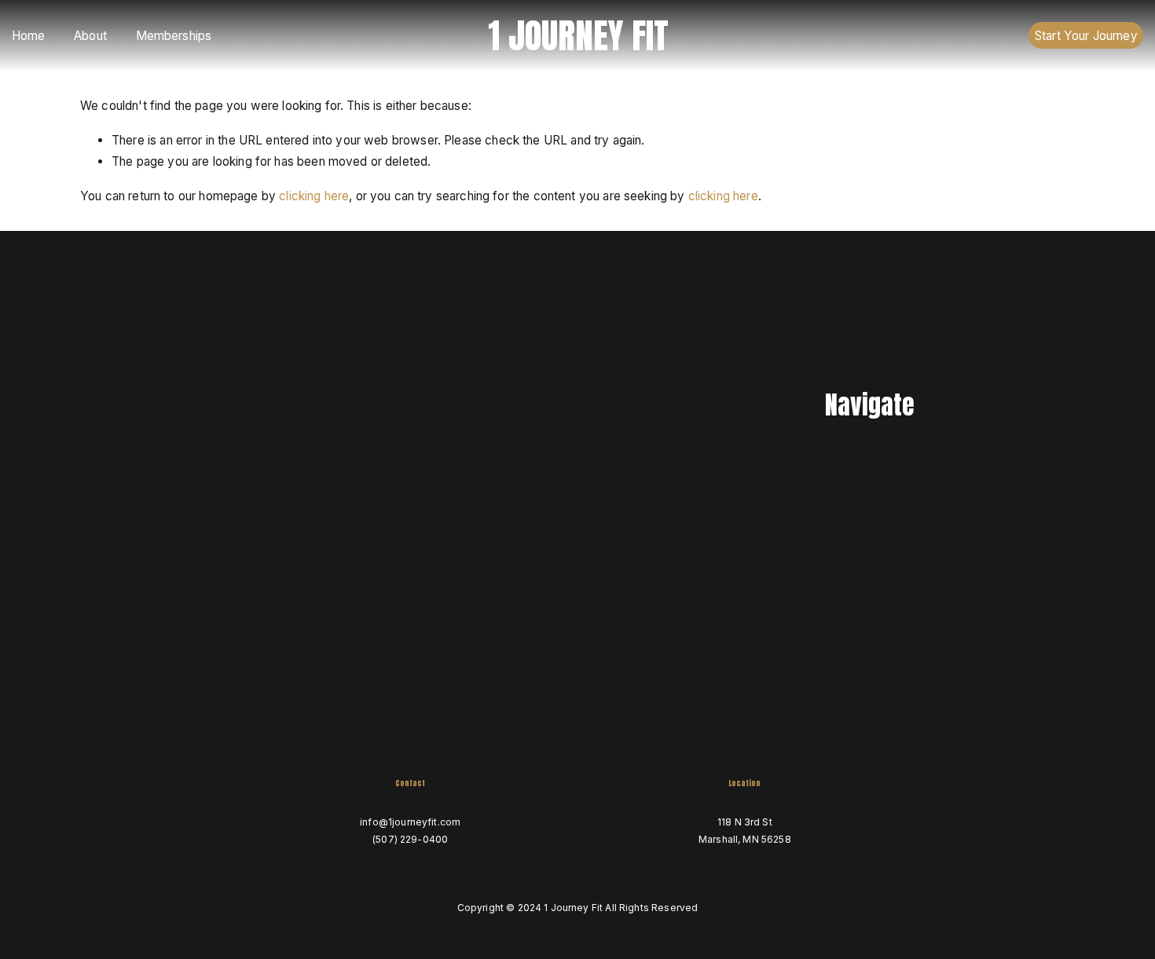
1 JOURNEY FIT (578, 35)
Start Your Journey (1086, 35)
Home (29, 35)
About (90, 35)
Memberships (174, 35)
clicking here (314, 196)
